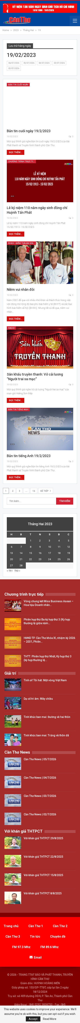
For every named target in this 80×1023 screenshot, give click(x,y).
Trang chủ (11, 926)
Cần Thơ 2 (60, 926)
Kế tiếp (44, 491)
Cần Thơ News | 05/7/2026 (40, 759)
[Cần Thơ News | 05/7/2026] (12, 763)
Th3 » (17, 570)
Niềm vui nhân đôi (20, 289)
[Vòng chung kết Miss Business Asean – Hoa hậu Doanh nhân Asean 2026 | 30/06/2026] (12, 606)
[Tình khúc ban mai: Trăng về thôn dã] (12, 740)
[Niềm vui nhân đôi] (40, 262)
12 (68, 546)
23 (40, 559)
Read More (49, 1019)
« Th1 (10, 570)
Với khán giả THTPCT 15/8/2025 (43, 875)
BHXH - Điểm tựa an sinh (21, 243)
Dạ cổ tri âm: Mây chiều (38, 698)
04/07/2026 (44, 63)
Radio (11, 328)
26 (68, 559)
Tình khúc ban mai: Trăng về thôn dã (46, 735)
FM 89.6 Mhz (49, 947)
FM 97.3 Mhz (21, 947)
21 (21, 559)
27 (11, 565)
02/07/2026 (13, 68)
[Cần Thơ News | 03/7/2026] (12, 800)
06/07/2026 (13, 63)
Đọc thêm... (15, 152)
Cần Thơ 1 (35, 926)
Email (38, 957)
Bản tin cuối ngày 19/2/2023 (28, 131)
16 (33, 491)
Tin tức (35, 936)
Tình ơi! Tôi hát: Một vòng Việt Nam (45, 680)
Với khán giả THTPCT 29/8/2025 (43, 838)
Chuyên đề (57, 936)
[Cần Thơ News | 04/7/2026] (12, 782)
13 (11, 553)
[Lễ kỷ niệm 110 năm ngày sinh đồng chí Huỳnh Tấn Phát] (40, 181)
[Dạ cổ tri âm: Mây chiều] (12, 703)
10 (49, 546)
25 (59, 559)
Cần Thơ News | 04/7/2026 (40, 777)
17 (49, 553)
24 (49, 559)
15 (30, 553)
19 (68, 553)
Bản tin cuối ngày (18, 84)
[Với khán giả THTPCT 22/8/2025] (12, 861)
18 (59, 553)
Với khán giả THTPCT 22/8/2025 (43, 856)
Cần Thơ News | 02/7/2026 (40, 814)
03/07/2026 (59, 63)
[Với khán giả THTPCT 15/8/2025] (12, 879)
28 (21, 565)
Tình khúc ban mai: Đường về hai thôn (47, 716)
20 (11, 559)
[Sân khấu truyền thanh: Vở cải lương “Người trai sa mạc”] (40, 347)
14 (21, 553)
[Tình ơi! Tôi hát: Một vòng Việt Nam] (12, 685)
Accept (33, 1018)
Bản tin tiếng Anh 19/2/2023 (28, 456)
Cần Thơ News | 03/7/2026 (40, 795)
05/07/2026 (28, 63)
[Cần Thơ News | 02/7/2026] (12, 819)
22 (30, 559)
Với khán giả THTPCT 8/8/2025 (43, 893)
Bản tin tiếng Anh (18, 409)
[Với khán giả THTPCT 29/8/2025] (12, 842)
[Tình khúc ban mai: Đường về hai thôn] (12, 721)
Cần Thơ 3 (12, 936)
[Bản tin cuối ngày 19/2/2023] (40, 104)
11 (59, 546)
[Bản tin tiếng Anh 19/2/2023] (40, 429)
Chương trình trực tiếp (22, 161)
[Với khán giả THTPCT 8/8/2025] (12, 898)
